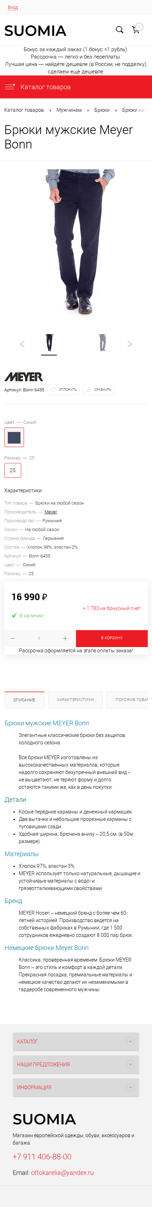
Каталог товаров (45, 87)
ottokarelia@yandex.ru (62, 1172)
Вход (13, 7)
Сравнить (102, 389)
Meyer (51, 511)
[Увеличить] (76, 243)
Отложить (68, 389)
